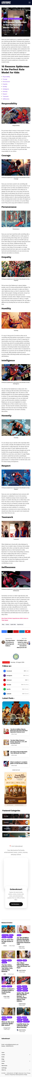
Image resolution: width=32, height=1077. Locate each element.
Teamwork (5, 96)
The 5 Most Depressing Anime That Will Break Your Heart (18, 752)
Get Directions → (16, 904)
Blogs (3, 1059)
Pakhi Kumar (21, 946)
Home (5, 9)
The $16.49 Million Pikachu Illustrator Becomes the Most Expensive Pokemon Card (19, 730)
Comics (7, 624)
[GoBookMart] (6, 2)
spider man (13, 624)
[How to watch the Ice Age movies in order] (16, 713)
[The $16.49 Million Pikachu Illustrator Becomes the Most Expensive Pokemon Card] (6, 731)
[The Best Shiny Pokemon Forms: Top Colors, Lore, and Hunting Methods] (6, 742)
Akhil (10, 30)
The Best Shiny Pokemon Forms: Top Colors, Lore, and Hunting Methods (18, 742)
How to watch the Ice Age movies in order (14, 719)
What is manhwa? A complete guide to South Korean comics (18, 762)
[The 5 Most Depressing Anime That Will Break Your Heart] (6, 753)
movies (3, 1061)
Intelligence (6, 89)
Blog (10, 9)
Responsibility (6, 76)
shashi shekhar (22, 970)
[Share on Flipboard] (16, 34)
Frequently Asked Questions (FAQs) (18, 1074)
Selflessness (6, 99)
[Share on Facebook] (8, 34)
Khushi (5, 945)
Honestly (5, 91)
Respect (5, 94)
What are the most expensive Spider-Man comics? (8, 1023)
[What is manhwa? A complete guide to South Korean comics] (6, 763)
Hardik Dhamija (22, 1003)
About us (4, 1069)
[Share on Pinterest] (12, 34)
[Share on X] (10, 34)
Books (3, 1056)
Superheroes (20, 624)
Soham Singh (6, 996)
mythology (4, 1067)
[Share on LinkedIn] (14, 34)
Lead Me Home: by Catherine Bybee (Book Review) (23, 1025)
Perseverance (6, 81)
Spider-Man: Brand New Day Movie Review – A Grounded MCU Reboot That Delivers (23, 997)
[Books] (16, 835)
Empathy (5, 84)
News (3, 1063)
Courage (5, 79)
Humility (5, 86)
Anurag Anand (6, 1028)
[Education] (16, 828)
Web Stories (4, 1065)
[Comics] (16, 822)
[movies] (16, 816)
